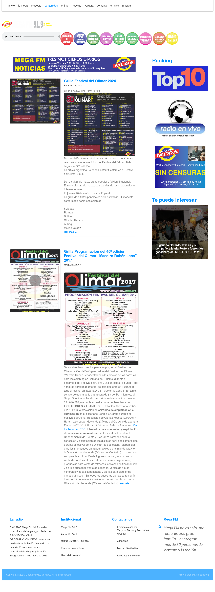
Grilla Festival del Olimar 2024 (90, 80)
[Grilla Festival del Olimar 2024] (35, 101)
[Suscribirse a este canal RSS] (137, 82)
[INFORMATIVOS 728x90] (74, 64)
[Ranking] (180, 78)
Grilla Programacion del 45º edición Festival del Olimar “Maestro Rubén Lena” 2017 (100, 256)
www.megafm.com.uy (128, 555)
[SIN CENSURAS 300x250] (180, 166)
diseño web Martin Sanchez (194, 574)
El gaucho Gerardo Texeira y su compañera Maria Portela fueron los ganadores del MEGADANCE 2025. (179, 248)
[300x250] (180, 118)
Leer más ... (70, 232)
